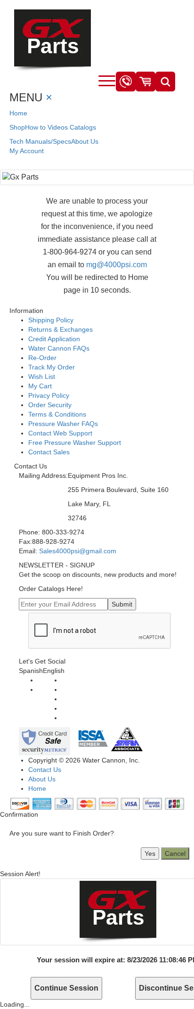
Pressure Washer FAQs (63, 423)
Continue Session (66, 988)
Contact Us (44, 769)
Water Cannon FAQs (58, 348)
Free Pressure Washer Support (74, 442)
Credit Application (54, 339)
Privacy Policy (48, 395)
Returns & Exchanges (60, 329)
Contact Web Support (60, 433)
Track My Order (51, 367)
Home (18, 113)
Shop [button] (17, 127)
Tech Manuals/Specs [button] (40, 141)
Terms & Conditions (57, 414)
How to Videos (46, 127)
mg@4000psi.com (116, 265)
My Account (26, 151)
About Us (84, 141)
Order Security (50, 405)
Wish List (41, 376)
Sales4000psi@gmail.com (77, 551)
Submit (122, 604)
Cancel (175, 853)
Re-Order (42, 357)
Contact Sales (49, 452)
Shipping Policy (50, 320)
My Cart (40, 386)
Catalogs (83, 127)
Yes (150, 853)
